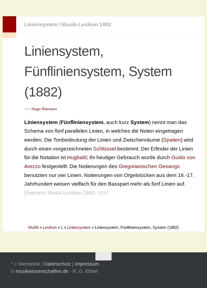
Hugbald (77, 157)
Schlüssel (104, 149)
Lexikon (50, 227)
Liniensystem (41, 24)
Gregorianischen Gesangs (149, 166)
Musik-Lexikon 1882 (86, 24)
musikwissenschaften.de (42, 271)
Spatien (172, 140)
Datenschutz (57, 264)
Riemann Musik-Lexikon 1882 (60, 193)
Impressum (87, 264)
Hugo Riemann (44, 109)
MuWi (33, 227)
